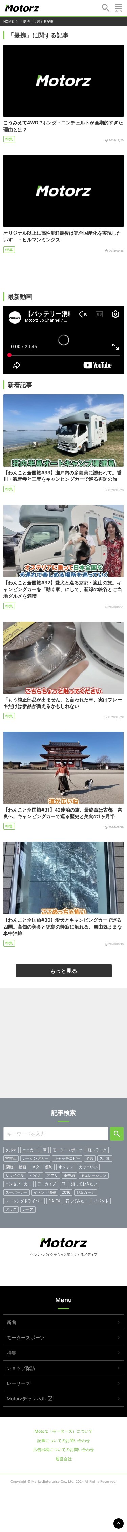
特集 (9, 139)
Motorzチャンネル (26, 1398)
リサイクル (14, 1175)
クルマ (11, 1149)
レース (28, 1209)
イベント (101, 1200)
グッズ (11, 1209)
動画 (22, 1166)
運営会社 (64, 1458)
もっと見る (63, 970)
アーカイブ (46, 1183)
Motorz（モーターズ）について (64, 1431)
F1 (63, 1183)
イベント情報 (45, 1192)
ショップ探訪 (21, 1368)
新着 (11, 1322)
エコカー (29, 1149)
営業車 (11, 1158)
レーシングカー (35, 1158)
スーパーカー (16, 1192)
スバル (104, 1158)
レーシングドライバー (24, 1200)
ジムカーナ (85, 1192)
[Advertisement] (63, 1045)
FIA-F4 (54, 1200)
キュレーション (94, 1175)
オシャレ (65, 1166)
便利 (48, 1166)
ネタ (35, 1166)
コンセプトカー (18, 1183)
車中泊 (69, 1175)
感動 (9, 1166)
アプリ (52, 1175)
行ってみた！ (77, 1200)
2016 (66, 1192)
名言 (89, 1158)
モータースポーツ (67, 1149)
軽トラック (97, 1149)
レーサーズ (18, 1383)
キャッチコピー (67, 1158)
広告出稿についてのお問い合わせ (63, 1449)
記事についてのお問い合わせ (63, 1440)
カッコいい (88, 1166)
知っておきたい (84, 1183)
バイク (35, 1175)
